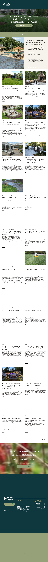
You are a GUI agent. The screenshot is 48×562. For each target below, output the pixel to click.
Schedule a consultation (22, 25)
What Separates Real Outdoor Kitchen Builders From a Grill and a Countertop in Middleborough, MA (35, 160)
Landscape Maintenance (11, 86)
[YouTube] (4, 510)
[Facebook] (7, 510)
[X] (6, 510)
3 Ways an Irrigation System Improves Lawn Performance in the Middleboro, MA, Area (11, 348)
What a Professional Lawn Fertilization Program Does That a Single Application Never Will (12, 233)
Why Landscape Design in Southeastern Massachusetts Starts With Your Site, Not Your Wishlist (35, 197)
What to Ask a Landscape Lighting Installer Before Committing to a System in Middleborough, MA (35, 124)
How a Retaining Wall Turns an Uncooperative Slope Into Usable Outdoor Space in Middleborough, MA (35, 310)
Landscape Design (34, 86)
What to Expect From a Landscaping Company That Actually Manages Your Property (35, 348)
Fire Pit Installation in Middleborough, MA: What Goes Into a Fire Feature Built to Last (12, 160)
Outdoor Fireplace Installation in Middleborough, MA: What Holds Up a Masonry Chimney (35, 90)
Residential (6, 86)
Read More (3, 101)
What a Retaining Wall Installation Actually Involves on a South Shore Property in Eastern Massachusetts (10, 197)
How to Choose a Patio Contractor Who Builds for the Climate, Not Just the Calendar (12, 269)
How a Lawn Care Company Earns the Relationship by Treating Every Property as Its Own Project (35, 269)
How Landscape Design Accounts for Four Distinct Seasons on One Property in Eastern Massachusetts (12, 310)
